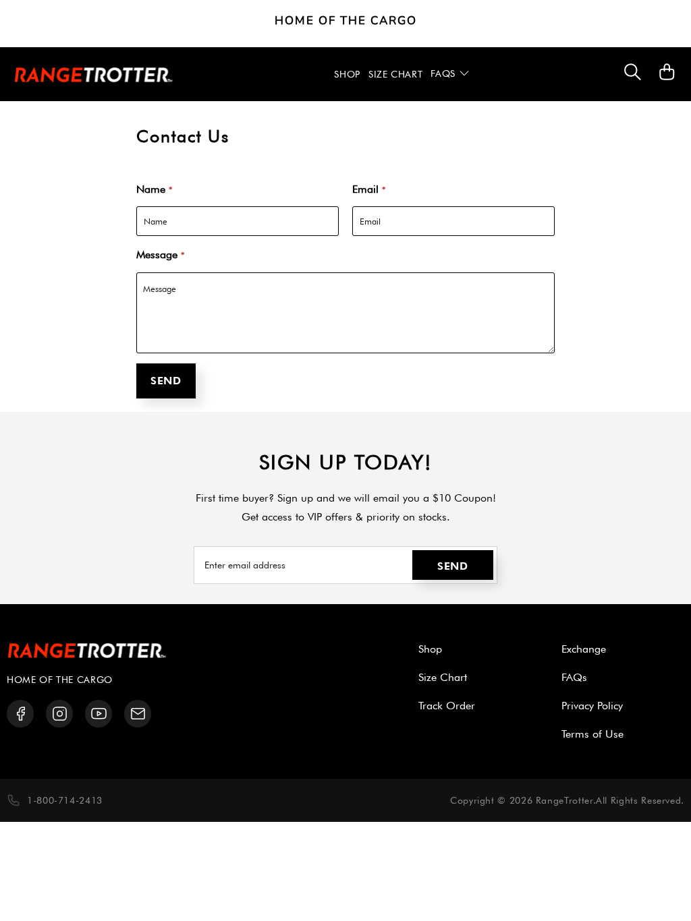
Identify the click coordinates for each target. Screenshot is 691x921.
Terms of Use (592, 733)
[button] (450, 74)
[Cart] (667, 78)
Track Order (446, 705)
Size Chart (442, 677)
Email (368, 189)
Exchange (583, 649)
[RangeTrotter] (93, 74)
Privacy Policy (592, 705)
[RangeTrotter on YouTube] (99, 713)
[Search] (632, 74)
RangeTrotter (564, 800)
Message (160, 254)
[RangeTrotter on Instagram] (59, 713)
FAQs (574, 677)
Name (154, 189)
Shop (430, 649)
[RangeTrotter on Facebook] (20, 713)
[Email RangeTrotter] (138, 713)
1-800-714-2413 (65, 800)
